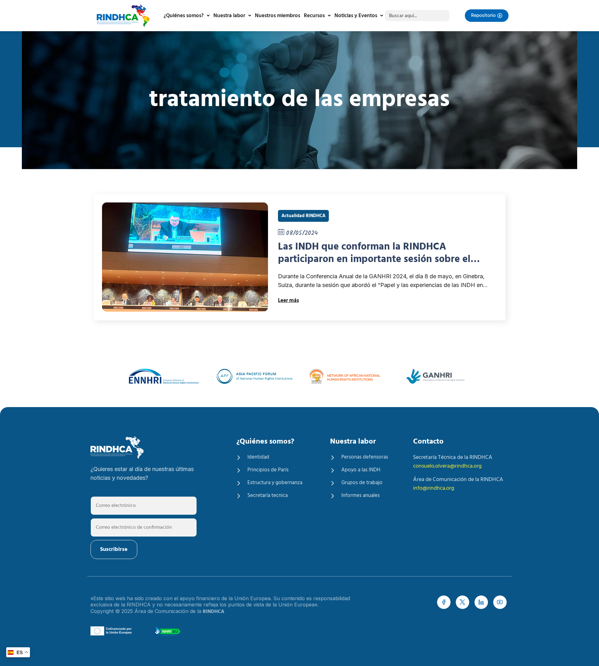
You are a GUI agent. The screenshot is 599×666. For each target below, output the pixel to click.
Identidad (258, 457)
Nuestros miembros (277, 16)
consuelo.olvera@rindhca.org (447, 466)
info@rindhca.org (433, 488)
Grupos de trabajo (361, 483)
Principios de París (268, 470)
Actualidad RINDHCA (303, 216)
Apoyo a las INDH (360, 470)
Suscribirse (114, 549)
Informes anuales (360, 496)
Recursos (314, 16)
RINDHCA (213, 612)
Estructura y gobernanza (274, 483)
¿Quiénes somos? (183, 16)
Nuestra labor (229, 16)
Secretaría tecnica (267, 496)
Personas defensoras (364, 457)
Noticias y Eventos (355, 16)
